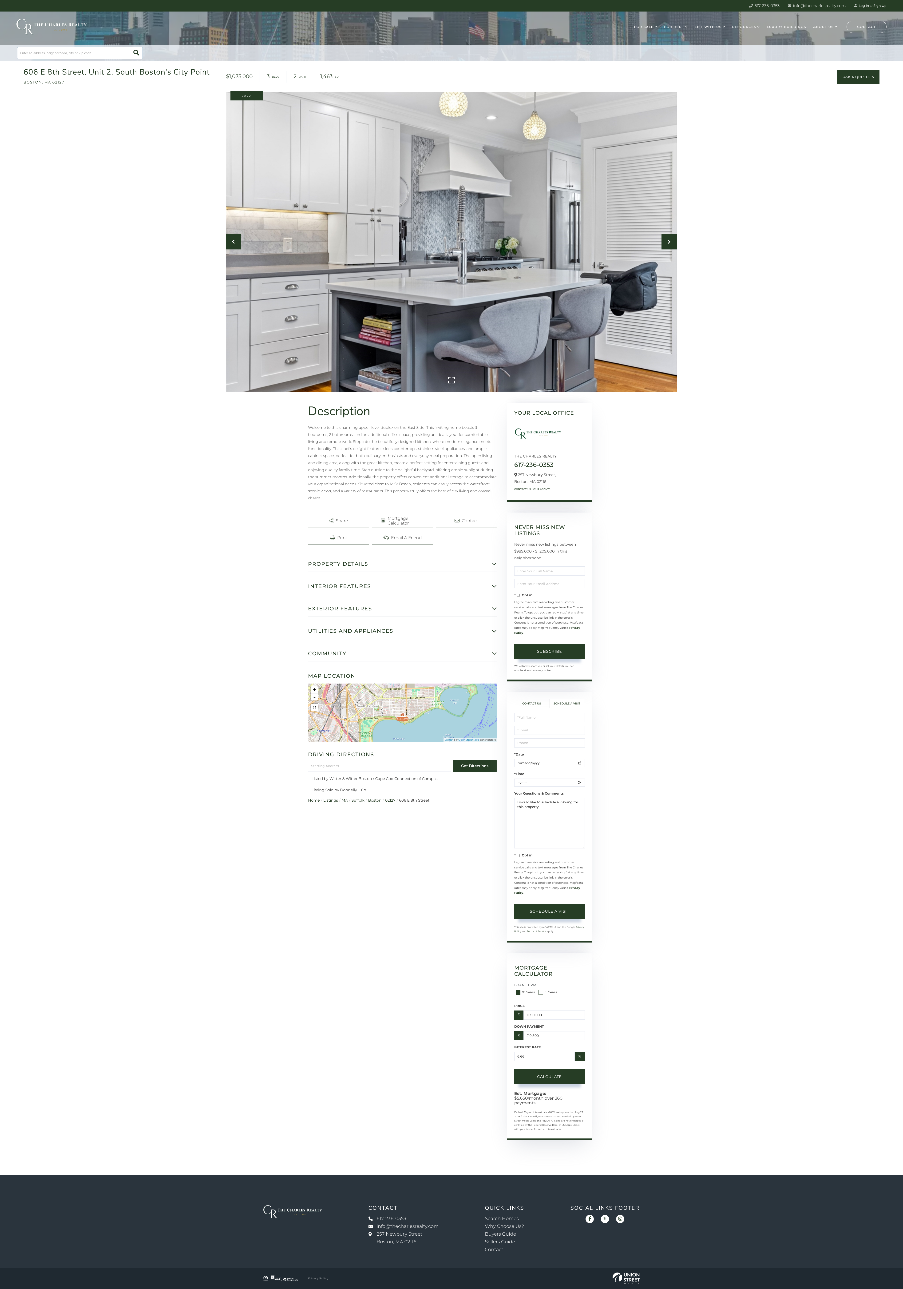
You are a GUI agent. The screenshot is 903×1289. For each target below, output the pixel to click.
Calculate (549, 1076)
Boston (374, 800)
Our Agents (542, 489)
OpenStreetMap (468, 739)
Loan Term (525, 985)
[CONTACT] (858, 77)
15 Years (550, 992)
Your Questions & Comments (539, 793)
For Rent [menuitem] (674, 27)
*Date (519, 754)
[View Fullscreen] (314, 707)
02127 (390, 800)
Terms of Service (536, 931)
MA (345, 800)
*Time (519, 774)
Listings (330, 800)
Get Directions (474, 766)
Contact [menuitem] (494, 1250)
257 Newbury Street (400, 1238)
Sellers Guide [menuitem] (500, 1242)
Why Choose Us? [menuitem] (504, 1226)
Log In (863, 6)
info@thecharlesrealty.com (819, 6)
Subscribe (549, 651)
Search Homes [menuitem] (502, 1218)
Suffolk (358, 800)
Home (314, 800)
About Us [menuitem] (823, 27)
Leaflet (449, 739)
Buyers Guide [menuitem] (500, 1234)
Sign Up (880, 6)
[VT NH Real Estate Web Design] (626, 1278)
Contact (866, 27)
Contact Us (522, 489)
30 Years (528, 992)
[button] (136, 53)
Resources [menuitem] (744, 27)
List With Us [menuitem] (708, 27)
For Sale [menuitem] (643, 27)
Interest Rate (527, 1047)
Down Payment (529, 1026)
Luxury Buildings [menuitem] (786, 27)
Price (519, 1006)
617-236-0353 (766, 6)
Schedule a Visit (567, 703)
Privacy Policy (318, 1278)
